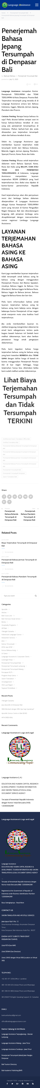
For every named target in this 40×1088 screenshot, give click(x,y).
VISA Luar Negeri (7, 685)
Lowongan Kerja (7, 660)
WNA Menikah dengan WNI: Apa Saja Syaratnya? (18, 709)
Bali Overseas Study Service (11, 619)
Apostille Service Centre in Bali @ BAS (14, 713)
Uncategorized (7, 682)
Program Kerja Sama (9, 675)
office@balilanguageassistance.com (14, 1021)
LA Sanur (5, 653)
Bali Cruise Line (7, 616)
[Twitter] (9, 496)
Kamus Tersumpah (8, 644)
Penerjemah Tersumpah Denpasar (14, 473)
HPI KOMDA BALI (7, 717)
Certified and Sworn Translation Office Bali (16, 439)
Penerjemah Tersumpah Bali (19, 13)
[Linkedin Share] (14, 496)
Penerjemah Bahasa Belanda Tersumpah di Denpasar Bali (20, 447)
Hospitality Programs (9, 625)
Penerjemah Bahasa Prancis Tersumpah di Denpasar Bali (19, 465)
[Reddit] (20, 496)
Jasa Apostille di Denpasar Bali (12, 705)
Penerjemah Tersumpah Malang (12, 669)
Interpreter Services (8, 638)
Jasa (3, 641)
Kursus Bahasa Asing (9, 650)
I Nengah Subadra (8, 631)
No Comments (9, 552)
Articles (4, 612)
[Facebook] (4, 496)
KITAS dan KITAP (7, 647)
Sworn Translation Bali (10, 477)
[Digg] (25, 496)
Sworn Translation (8, 679)
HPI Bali (4, 628)
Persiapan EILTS (7, 672)
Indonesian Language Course (11, 635)
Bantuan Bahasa (9, 76)
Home (3, 13)
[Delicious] (30, 496)
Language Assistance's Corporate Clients (15, 657)
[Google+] (4, 502)
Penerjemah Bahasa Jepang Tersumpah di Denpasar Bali (19, 453)
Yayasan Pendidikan (8, 688)
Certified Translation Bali (10, 442)
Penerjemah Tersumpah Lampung (13, 666)
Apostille (4, 609)
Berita (4, 622)
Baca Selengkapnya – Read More (13, 903)
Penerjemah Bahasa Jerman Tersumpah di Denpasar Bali (19, 459)
